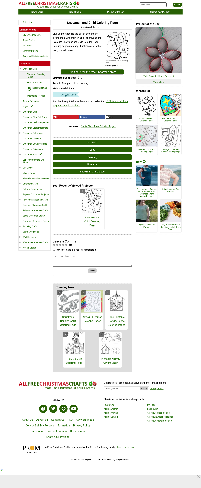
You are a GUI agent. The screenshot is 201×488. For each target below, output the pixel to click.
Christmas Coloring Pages (36, 75)
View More (158, 82)
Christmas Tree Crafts (33, 154)
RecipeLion (152, 409)
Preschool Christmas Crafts (37, 89)
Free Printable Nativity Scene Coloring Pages (116, 320)
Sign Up (144, 389)
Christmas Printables (33, 149)
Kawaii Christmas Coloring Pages (92, 319)
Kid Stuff (92, 142)
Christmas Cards (31, 112)
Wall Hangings (29, 237)
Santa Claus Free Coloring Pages (98, 126)
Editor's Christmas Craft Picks (34, 161)
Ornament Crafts (30, 51)
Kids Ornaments (34, 82)
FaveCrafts (109, 405)
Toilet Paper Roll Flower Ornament (158, 76)
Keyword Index (85, 419)
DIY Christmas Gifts (32, 35)
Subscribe (27, 22)
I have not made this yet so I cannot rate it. (76, 250)
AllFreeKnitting (111, 413)
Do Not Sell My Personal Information (47, 425)
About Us (27, 419)
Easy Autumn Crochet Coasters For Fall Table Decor (171, 227)
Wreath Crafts (29, 247)
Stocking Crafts (30, 226)
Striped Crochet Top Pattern (171, 190)
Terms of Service (56, 431)
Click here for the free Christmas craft (92, 72)
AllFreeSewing (111, 417)
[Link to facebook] (43, 409)
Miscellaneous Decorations (36, 178)
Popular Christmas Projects (36, 194)
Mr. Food (151, 405)
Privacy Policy (81, 425)
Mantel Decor (29, 173)
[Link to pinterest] (63, 409)
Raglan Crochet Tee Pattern (146, 226)
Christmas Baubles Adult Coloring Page (68, 320)
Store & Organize (31, 231)
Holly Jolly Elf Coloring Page (74, 360)
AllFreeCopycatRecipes (158, 413)
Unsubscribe (77, 431)
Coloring (92, 157)
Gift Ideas (27, 45)
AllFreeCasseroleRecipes (159, 420)
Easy (92, 149)
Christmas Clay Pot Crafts (35, 117)
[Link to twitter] (53, 409)
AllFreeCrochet (111, 409)
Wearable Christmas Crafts (35, 242)
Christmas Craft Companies (36, 122)
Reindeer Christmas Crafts (35, 205)
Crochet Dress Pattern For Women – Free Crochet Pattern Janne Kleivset (147, 192)
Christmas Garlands (32, 138)
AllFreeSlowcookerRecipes (160, 417)
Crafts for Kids (30, 69)
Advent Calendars (31, 101)
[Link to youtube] (73, 409)
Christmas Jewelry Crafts (35, 144)
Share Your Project (57, 436)
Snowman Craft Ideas (92, 171)
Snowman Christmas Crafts (36, 221)
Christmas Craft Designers (35, 128)
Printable (92, 164)
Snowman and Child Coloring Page (92, 221)
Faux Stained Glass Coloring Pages (170, 120)
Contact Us (57, 419)
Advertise (42, 419)
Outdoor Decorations (33, 189)
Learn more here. (126, 447)
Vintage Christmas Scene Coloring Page (170, 151)
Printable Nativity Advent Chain (110, 360)
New (139, 161)
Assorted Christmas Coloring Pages (146, 151)
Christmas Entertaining (33, 133)
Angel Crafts (29, 40)
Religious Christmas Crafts (35, 210)
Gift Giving (28, 167)
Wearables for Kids (36, 96)
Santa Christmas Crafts (34, 215)
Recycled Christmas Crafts (35, 56)
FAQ (70, 419)
